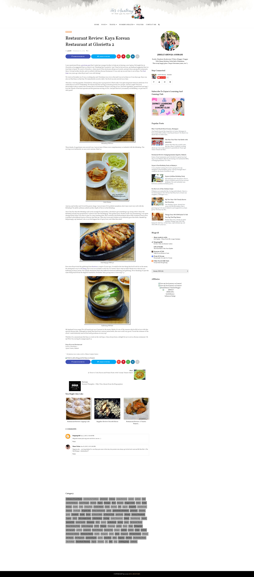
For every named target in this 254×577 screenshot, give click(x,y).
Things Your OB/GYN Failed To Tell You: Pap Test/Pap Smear (176, 216)
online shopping (87, 526)
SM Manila (69, 538)
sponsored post (91, 538)
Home (96, 25)
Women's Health (126, 25)
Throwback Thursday (83, 542)
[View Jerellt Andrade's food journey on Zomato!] (170, 284)
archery (137, 499)
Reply (74, 441)
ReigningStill (76, 435)
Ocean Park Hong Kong (160, 263)
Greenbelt (75, 514)
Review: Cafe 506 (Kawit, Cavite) (163, 244)
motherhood (112, 522)
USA (110, 542)
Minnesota (90, 522)
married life (70, 522)
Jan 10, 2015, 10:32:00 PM (88, 446)
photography (70, 530)
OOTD (97, 526)
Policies (140, 25)
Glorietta (142, 511)
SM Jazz (145, 534)
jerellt (69, 51)
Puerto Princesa (97, 530)
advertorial (103, 499)
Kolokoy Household (138, 514)
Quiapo (116, 530)
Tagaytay (121, 538)
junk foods (119, 514)
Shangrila (104, 534)
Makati (126, 518)
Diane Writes (76, 446)
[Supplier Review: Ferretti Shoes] (107, 409)
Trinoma (100, 542)
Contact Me (151, 25)
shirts (111, 534)
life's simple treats (85, 518)
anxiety (131, 499)
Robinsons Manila (87, 534)
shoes (117, 534)
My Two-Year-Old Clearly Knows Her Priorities (175, 201)
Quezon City (108, 530)
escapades (132, 507)
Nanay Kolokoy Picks (73, 526)
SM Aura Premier (135, 534)
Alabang (112, 499)
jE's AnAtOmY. (134, 574)
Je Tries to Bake (97, 514)
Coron (107, 507)
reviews (68, 32)
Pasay (125, 526)
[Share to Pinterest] (137, 56)
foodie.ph (77, 511)
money (103, 522)
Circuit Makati (98, 507)
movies (120, 522)
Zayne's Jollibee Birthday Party (175, 176)
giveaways (133, 511)
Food (103, 25)
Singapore (124, 534)
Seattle (97, 534)
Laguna (68, 518)
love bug (106, 518)
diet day (113, 507)
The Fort (128, 538)
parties (119, 526)
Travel (112, 25)
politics (79, 530)
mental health (80, 522)
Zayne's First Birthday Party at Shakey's (164, 166)
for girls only (86, 511)
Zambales (134, 542)
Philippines (138, 526)
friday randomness (98, 511)
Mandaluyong (135, 518)
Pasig (130, 526)
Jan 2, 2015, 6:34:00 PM (87, 435)
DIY (119, 507)
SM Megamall (79, 538)
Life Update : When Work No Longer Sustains (167, 239)
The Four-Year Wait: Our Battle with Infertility (176, 141)
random (123, 530)
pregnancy (87, 530)
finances (69, 511)
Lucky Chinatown (116, 518)
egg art (125, 507)
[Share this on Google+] (119, 56)
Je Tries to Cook (109, 514)
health (82, 514)
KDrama (127, 514)
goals (68, 514)
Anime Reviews (122, 499)
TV (106, 542)
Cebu (81, 507)
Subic (114, 538)
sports (100, 538)
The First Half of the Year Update (163, 249)
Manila (144, 518)
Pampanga (111, 526)
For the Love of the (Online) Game (162, 189)
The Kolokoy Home (139, 538)
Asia (143, 499)
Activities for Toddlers (91, 499)
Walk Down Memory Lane (161, 253)
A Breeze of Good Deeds (74, 499)
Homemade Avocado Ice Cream (163, 258)
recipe (137, 530)
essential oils (142, 507)
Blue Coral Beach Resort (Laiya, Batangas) (165, 129)
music (126, 522)
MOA (97, 522)
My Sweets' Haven (136, 522)
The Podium (70, 542)
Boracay (68, 507)
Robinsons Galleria (72, 534)
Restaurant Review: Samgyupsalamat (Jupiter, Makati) (169, 155)
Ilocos (88, 514)
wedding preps (124, 542)
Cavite (75, 507)
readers (130, 530)
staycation (107, 538)
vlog (115, 542)
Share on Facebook (78, 56)
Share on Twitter (104, 56)
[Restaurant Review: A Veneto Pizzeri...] (136, 409)
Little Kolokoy (97, 518)
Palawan (103, 526)
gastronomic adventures (120, 511)
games (109, 511)
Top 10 (94, 542)
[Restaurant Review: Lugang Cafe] (78, 409)
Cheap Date (88, 507)
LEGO (75, 518)
